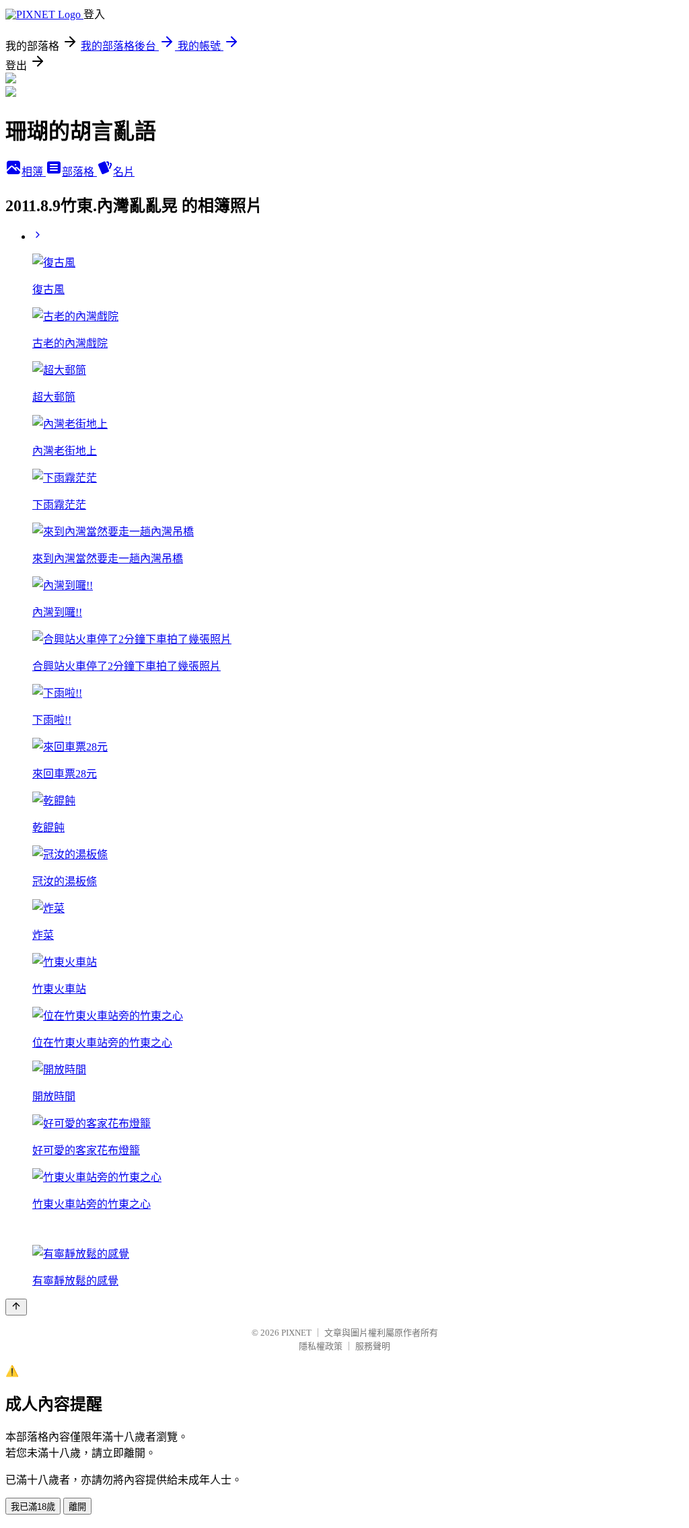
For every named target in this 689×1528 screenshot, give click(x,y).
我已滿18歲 (33, 1507)
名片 (124, 172)
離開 (77, 1507)
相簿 (34, 172)
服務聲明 (372, 1346)
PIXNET (296, 1333)
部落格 (79, 172)
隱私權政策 (320, 1346)
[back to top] (16, 1307)
